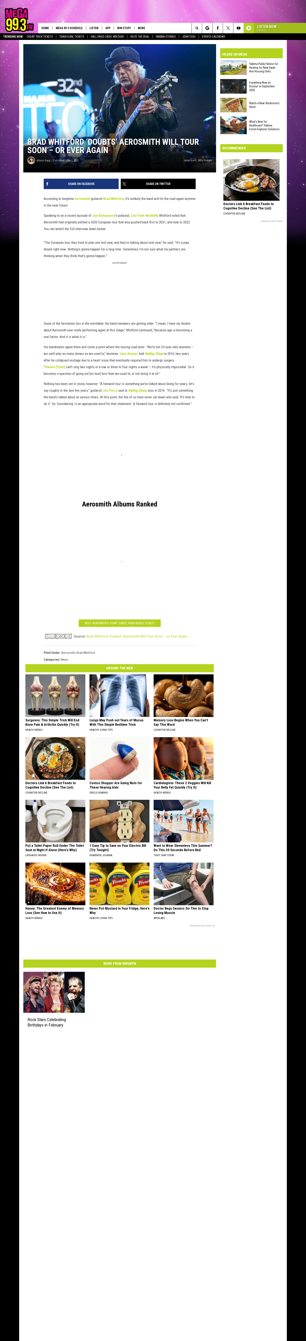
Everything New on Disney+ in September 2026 (262, 86)
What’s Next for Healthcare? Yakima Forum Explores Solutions (264, 125)
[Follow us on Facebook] (218, 28)
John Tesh (188, 36)
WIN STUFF (124, 28)
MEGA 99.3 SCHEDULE (69, 28)
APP (107, 28)
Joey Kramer (128, 354)
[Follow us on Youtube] (238, 28)
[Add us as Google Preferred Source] (207, 28)
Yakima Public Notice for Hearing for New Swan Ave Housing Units (263, 67)
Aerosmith (82, 199)
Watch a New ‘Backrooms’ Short (264, 105)
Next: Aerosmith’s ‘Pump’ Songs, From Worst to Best (119, 623)
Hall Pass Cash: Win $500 (107, 36)
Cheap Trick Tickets (40, 36)
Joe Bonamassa (103, 215)
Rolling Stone (154, 354)
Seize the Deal (139, 36)
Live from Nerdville (144, 215)
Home (45, 28)
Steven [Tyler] (55, 367)
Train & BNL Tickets (71, 36)
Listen (94, 28)
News (64, 659)
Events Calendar (213, 36)
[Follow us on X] (228, 28)
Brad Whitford (113, 199)
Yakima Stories (166, 36)
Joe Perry (110, 390)
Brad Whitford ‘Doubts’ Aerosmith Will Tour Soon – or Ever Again (136, 636)
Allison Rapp (44, 160)
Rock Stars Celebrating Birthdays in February (46, 1022)
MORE (141, 28)
